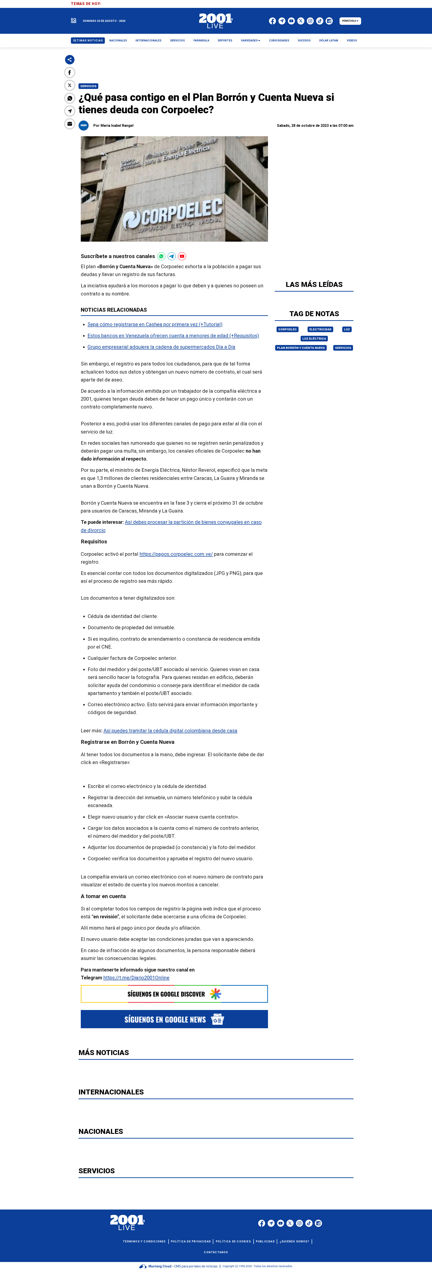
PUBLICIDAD (265, 1241)
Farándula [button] (201, 40)
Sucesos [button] (304, 40)
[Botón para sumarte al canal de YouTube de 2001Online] (182, 256)
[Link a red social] (261, 1223)
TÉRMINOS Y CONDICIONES (144, 1241)
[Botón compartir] (69, 59)
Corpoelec (287, 329)
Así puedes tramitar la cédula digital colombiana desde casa (170, 730)
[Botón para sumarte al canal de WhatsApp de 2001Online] (161, 256)
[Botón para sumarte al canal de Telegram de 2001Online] (172, 256)
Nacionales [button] (118, 40)
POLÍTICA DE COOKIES (233, 1241)
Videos (352, 40)
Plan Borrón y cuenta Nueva (301, 348)
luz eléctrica (314, 338)
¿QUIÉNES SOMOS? (294, 1241)
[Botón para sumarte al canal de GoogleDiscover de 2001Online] (174, 994)
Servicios (88, 86)
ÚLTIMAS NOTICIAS (88, 40)
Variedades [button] (249, 40)
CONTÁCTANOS (216, 1252)
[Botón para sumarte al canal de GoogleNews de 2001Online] (174, 1019)
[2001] (216, 21)
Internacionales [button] (148, 40)
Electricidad (320, 329)
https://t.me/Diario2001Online (136, 977)
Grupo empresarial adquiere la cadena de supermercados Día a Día (161, 347)
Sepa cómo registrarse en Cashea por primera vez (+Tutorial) (155, 324)
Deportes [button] (225, 40)
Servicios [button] (177, 40)
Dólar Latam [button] (328, 40)
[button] (69, 72)
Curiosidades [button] (279, 40)
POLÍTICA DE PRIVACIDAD (191, 1241)
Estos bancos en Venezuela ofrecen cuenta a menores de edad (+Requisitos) (173, 335)
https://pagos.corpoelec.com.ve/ (176, 554)
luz (347, 329)
